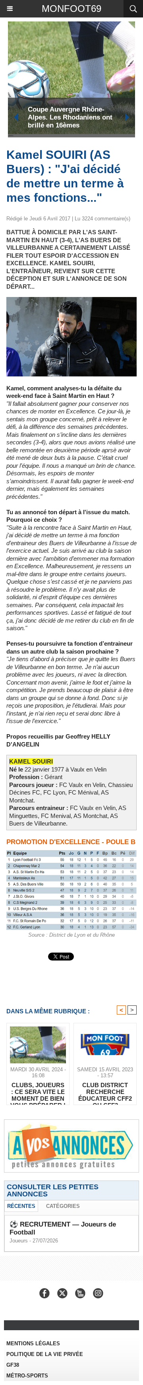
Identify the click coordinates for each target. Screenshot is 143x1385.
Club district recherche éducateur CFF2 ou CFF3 (105, 1091)
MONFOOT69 (71, 8)
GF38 (12, 1365)
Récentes (21, 1206)
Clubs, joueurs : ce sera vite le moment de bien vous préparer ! (38, 1091)
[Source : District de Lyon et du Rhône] (71, 853)
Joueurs (19, 1241)
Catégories (63, 1206)
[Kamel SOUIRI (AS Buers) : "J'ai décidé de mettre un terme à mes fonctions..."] (71, 300)
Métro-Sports (27, 1376)
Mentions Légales (33, 1343)
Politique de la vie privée (44, 1354)
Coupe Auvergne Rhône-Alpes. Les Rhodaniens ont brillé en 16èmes (70, 117)
